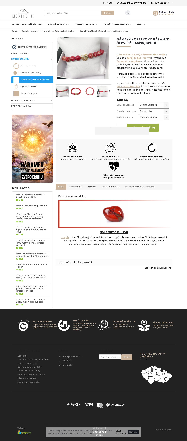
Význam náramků (27, 378)
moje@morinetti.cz (72, 356)
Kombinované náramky (30, 73)
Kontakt (107, 3)
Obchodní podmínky (28, 370)
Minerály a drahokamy (23, 100)
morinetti (67, 365)
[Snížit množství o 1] (133, 131)
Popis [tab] (61, 186)
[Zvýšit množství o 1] (110, 131)
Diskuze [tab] (92, 186)
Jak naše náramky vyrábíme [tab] (140, 186)
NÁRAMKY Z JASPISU (114, 232)
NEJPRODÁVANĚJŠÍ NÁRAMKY (32, 47)
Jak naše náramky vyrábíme (131, 3)
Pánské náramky (19, 53)
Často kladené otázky (29, 367)
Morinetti (67, 360)
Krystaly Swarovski (28, 86)
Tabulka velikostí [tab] (110, 186)
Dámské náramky (20, 59)
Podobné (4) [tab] (76, 186)
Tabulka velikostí (160, 3)
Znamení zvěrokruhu (28, 382)
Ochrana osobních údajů (31, 374)
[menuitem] (27, 24)
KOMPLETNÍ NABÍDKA (21, 106)
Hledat (107, 13)
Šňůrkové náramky (28, 93)
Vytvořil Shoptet (163, 429)
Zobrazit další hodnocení (158, 267)
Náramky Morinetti (28, 66)
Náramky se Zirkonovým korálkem (35, 79)
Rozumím (133, 432)
